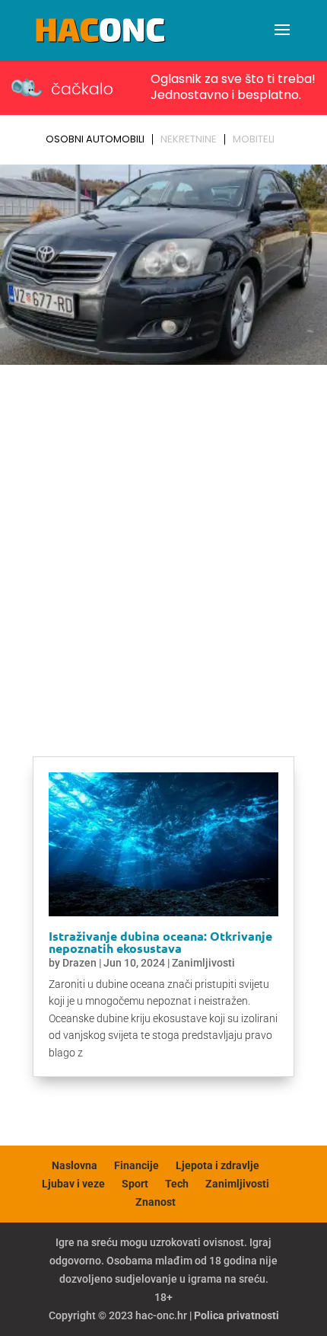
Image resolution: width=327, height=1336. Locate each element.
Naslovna (74, 1165)
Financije (136, 1165)
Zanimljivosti (203, 963)
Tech (177, 1184)
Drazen (79, 963)
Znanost (155, 1202)
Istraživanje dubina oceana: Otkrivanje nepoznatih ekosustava (160, 942)
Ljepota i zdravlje (217, 1165)
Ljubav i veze (73, 1184)
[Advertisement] (163, 542)
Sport (135, 1184)
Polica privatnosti (236, 1315)
